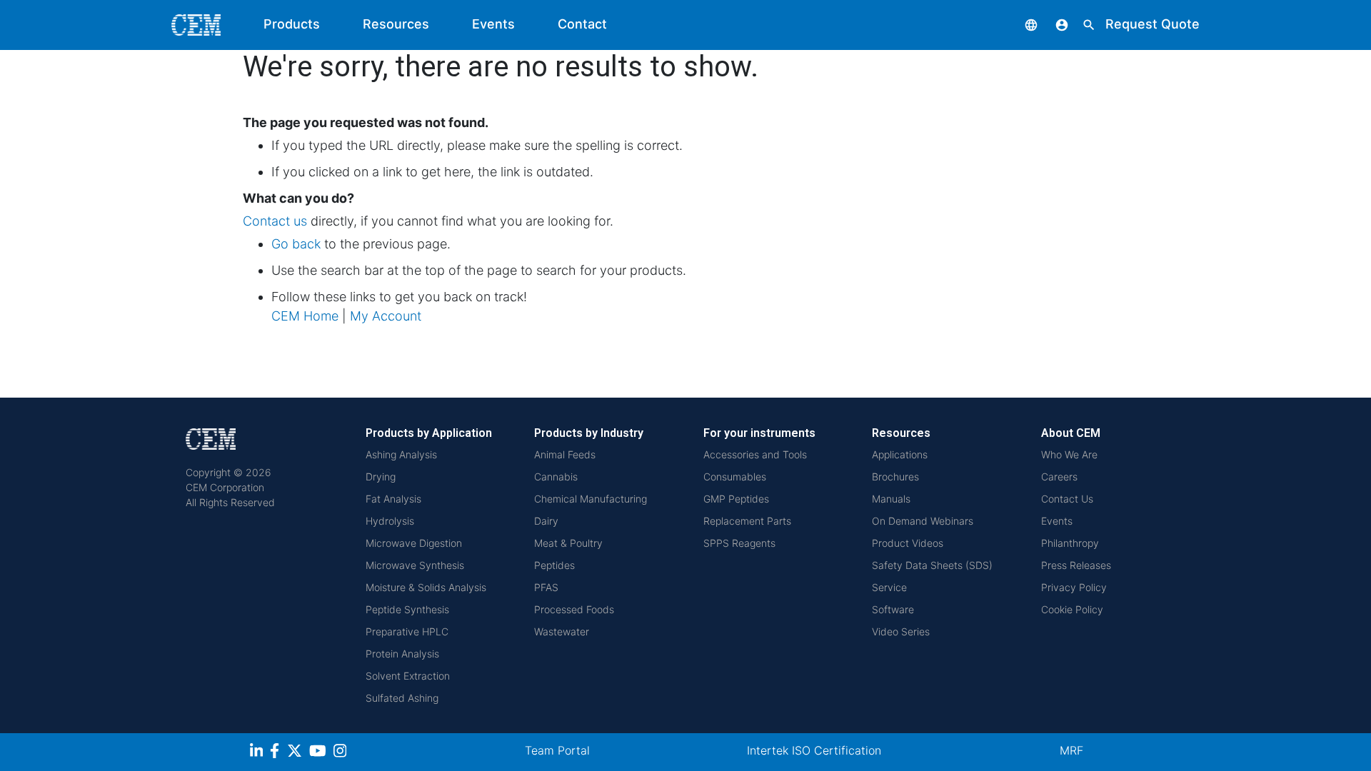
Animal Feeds (565, 454)
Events (493, 23)
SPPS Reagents (739, 543)
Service (889, 587)
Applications (900, 454)
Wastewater (561, 631)
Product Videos (907, 543)
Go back (296, 243)
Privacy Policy (1074, 587)
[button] (1020, 24)
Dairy (546, 521)
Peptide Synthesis (407, 609)
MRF (1071, 750)
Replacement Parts (747, 521)
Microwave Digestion (414, 543)
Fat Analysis (393, 499)
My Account (385, 315)
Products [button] (291, 23)
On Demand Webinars (922, 521)
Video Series (901, 631)
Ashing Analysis (401, 454)
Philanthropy (1070, 543)
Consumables (734, 476)
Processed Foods (574, 609)
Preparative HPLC (407, 631)
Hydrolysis (390, 521)
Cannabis (556, 476)
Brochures (895, 476)
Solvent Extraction (408, 676)
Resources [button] (396, 23)
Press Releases (1076, 565)
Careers (1059, 476)
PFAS (546, 587)
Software (893, 609)
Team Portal (557, 750)
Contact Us (1067, 499)
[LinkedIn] (258, 753)
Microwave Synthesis (415, 565)
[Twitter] (296, 753)
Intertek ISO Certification (814, 750)
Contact (582, 23)
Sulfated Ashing (402, 698)
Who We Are (1069, 454)
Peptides (554, 565)
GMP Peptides (736, 499)
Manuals (891, 499)
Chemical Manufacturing (590, 499)
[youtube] (319, 753)
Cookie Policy (1072, 609)
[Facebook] (278, 753)
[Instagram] (341, 753)
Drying (381, 476)
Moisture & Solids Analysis (426, 587)
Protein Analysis (402, 653)
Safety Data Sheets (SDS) (932, 565)
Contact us (275, 220)
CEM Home (304, 315)
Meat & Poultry (568, 543)
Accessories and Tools (755, 454)
